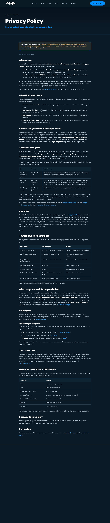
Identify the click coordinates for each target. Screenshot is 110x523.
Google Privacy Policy (69, 203)
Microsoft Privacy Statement (46, 205)
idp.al (64, 338)
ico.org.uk (54, 335)
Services (34, 3)
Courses (72, 3)
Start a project (97, 3)
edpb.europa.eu (65, 332)
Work (43, 3)
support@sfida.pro (50, 89)
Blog (49, 3)
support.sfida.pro (74, 215)
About (64, 3)
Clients (56, 3)
